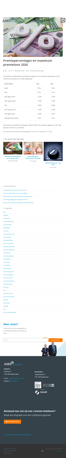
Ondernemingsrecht (8, 271)
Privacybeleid (8, 435)
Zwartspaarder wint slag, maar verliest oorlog (14, 190)
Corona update (7, 237)
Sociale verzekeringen (37, 71)
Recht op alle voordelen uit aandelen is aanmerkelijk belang (18, 202)
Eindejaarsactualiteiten (9, 246)
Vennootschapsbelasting (9, 312)
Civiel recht (6, 231)
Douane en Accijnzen (8, 243)
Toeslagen (5, 306)
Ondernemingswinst (8, 274)
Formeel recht (6, 253)
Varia (4, 309)
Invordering (6, 262)
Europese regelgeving (8, 249)
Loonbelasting (7, 265)
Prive (4, 290)
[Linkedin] (42, 451)
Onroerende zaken (8, 278)
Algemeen (5, 215)
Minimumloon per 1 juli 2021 (53, 164)
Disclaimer (16, 435)
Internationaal (7, 259)
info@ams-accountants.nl (16, 378)
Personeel (5, 287)
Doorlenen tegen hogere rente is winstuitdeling (15, 193)
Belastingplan (6, 228)
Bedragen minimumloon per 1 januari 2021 (13, 157)
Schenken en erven (8, 293)
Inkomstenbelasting (8, 256)
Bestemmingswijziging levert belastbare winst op (15, 199)
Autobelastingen (7, 224)
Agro (4, 212)
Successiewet (6, 303)
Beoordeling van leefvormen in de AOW (33, 157)
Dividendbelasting (7, 240)
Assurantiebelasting (8, 221)
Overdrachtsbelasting (8, 281)
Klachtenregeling (26, 435)
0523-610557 (14, 381)
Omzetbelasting (7, 268)
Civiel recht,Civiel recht (9, 234)
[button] (63, 20)
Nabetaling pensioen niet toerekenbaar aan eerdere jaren (17, 196)
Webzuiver (60, 451)
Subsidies (5, 300)
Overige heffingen (7, 284)
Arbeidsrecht (6, 218)
